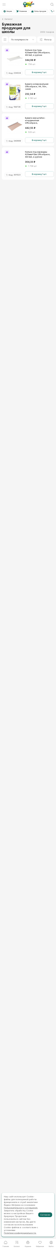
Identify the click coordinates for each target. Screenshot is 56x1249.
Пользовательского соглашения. (21, 1207)
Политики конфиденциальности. (20, 1233)
